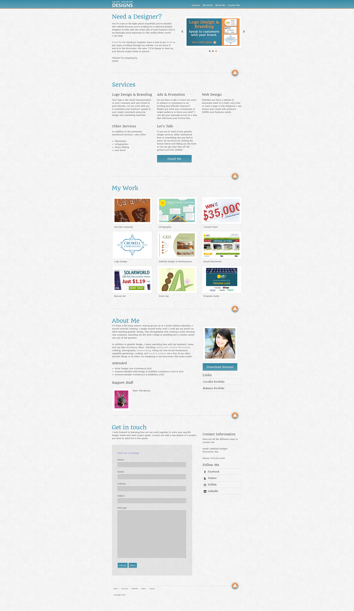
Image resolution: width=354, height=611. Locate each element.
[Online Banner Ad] (131, 290)
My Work (207, 5)
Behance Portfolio (213, 388)
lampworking (144, 350)
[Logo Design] (131, 256)
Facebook (213, 471)
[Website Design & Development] (176, 256)
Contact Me (234, 5)
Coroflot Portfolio (214, 381)
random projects (157, 353)
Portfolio (135, 589)
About (143, 589)
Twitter (212, 478)
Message (123, 508)
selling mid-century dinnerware (173, 347)
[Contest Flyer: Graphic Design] (220, 221)
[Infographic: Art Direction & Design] (176, 221)
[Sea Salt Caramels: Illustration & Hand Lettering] (131, 221)
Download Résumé (220, 367)
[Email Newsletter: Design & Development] (220, 256)
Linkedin (213, 491)
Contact (152, 589)
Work (169, 42)
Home (115, 589)
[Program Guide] (220, 290)
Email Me (117, 42)
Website (122, 484)
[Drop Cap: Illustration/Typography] (176, 290)
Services (196, 5)
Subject (121, 496)
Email (121, 472)
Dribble (212, 484)
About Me (220, 5)
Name (122, 460)
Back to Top (235, 72)
